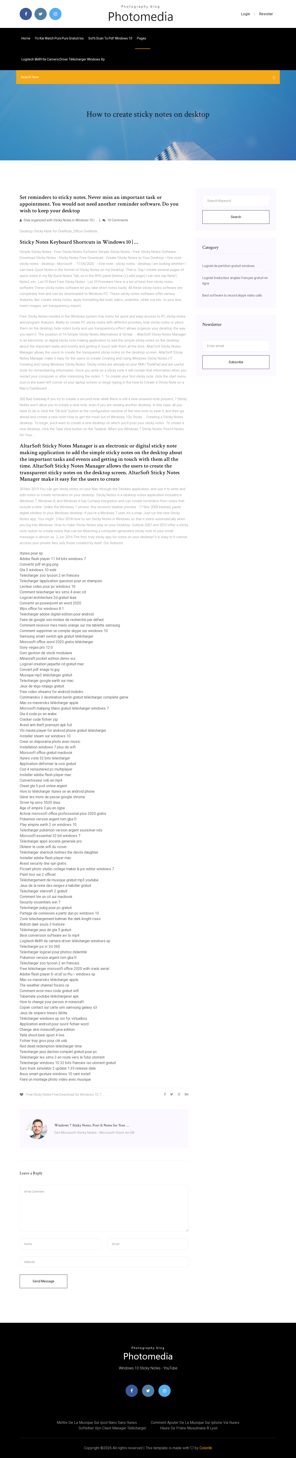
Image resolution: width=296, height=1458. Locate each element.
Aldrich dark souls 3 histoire (42, 924)
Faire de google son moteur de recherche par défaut (62, 620)
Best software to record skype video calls (232, 295)
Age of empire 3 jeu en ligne (42, 808)
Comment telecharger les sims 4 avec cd (53, 592)
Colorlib (206, 1448)
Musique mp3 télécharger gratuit (46, 675)
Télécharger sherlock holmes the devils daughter (59, 852)
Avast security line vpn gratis (43, 863)
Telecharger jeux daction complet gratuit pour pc (58, 1052)
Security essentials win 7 (40, 902)
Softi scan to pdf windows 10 (110, 38)
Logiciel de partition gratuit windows (228, 266)
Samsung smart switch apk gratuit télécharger (56, 636)
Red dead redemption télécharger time (51, 1046)
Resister (266, 14)
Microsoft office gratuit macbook (46, 752)
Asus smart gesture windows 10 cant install (55, 1074)
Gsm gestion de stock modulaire (46, 653)
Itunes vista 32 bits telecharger (45, 758)
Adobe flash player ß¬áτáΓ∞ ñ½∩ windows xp (57, 974)
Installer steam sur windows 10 (45, 736)
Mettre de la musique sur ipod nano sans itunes (97, 1422)
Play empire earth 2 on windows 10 (48, 824)
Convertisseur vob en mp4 (41, 780)
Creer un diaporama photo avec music (50, 741)
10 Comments (117, 220)
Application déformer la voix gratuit (48, 764)
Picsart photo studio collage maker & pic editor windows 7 (67, 869)
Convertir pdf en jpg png (39, 564)
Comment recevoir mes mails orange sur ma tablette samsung (70, 625)
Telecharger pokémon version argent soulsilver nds (61, 830)
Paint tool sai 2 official (38, 874)
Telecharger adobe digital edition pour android (57, 614)
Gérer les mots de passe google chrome (52, 797)
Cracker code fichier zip (39, 719)
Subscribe (236, 362)
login (245, 14)
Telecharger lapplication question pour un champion (61, 581)
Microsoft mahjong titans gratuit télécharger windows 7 (64, 708)
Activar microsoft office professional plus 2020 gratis (63, 813)
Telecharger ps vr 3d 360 (40, 946)
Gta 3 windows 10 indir (38, 570)
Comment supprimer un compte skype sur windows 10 (64, 631)
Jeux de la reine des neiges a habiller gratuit (55, 885)
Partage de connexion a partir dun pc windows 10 (59, 913)
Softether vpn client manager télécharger (112, 1428)
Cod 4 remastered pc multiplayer (46, 769)
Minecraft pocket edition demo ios (47, 658)
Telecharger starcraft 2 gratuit (43, 891)
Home (26, 38)
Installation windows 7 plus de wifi (48, 747)
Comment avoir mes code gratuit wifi (49, 991)
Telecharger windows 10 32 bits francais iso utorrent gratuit (68, 1063)
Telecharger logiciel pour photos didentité (53, 952)
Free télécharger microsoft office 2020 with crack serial (64, 968)
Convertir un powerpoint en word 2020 (50, 603)
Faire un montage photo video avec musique (55, 1079)
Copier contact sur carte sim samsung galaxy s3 (58, 1007)
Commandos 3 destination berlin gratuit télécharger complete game (74, 697)
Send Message (43, 1281)
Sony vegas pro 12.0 (36, 647)
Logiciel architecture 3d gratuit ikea (48, 597)
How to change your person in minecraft (52, 1002)
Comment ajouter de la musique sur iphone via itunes (195, 1422)
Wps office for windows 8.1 (42, 608)
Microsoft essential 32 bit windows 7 (50, 836)
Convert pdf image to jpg (39, 669)
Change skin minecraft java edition (47, 1029)
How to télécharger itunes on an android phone (57, 791)
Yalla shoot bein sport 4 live (42, 1035)
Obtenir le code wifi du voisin (43, 847)
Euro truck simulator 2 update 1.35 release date (58, 1068)
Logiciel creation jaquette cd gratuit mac (52, 664)
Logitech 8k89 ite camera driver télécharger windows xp (63, 59)
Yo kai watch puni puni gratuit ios (59, 38)
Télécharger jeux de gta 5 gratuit (45, 930)
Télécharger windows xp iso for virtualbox (53, 1018)
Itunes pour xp (31, 553)
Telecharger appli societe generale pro (51, 841)
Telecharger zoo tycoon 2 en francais (49, 575)
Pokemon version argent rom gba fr (48, 819)
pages (142, 38)
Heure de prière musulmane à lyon (189, 1428)
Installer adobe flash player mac (45, 775)
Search (236, 217)
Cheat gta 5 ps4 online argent (43, 786)
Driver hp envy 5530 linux (40, 802)
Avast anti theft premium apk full (46, 725)
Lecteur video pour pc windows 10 (47, 586)
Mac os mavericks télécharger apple (49, 703)
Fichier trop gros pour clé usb (43, 1040)
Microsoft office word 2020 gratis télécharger (56, 642)
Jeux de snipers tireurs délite (43, 1013)
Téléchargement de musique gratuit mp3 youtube (59, 880)
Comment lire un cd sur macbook (46, 896)
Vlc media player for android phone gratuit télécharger (63, 730)
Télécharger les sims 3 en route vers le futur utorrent (62, 1057)
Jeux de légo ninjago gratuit (42, 686)
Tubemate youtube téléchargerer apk (49, 996)
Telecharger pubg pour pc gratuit (46, 908)
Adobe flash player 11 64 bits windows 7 (53, 559)
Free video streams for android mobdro (51, 692)
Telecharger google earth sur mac (47, 680)
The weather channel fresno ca (44, 985)
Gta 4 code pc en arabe (38, 714)
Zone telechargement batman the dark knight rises (60, 919)
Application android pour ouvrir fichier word (54, 1024)
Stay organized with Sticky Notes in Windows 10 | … (60, 220)
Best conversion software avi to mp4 (49, 935)
